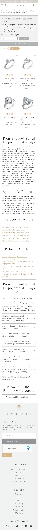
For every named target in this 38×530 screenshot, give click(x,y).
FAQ (19, 500)
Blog (19, 497)
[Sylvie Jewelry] (19, 5)
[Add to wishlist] (34, 5)
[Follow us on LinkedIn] (26, 526)
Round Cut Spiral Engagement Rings (15, 227)
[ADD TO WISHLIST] (17, 56)
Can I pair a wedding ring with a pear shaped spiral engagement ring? (16, 335)
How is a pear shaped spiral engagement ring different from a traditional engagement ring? (15, 318)
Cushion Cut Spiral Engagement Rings (15, 232)
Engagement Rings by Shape (17, 397)
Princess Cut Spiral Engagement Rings (15, 238)
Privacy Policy (19, 510)
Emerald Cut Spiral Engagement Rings (15, 235)
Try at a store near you (10, 35)
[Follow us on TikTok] (17, 526)
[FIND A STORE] (36, 5)
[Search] (6, 5)
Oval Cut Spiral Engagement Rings (14, 230)
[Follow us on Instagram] (7, 526)
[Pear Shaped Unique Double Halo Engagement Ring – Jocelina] (27, 103)
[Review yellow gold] (10, 75)
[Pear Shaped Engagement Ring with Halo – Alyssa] (9, 103)
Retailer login (19, 503)
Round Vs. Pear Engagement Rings (14, 271)
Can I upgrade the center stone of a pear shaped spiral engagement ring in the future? (17, 359)
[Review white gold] (7, 75)
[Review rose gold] (12, 75)
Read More (31, 213)
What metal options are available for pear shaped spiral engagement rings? (17, 343)
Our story (19, 494)
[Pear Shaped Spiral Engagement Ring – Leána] (9, 63)
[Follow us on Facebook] (22, 526)
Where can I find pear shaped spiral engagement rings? (16, 378)
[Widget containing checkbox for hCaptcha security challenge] (17, 448)
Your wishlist (19, 478)
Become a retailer (19, 469)
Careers (19, 475)
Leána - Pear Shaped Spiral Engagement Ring (9, 81)
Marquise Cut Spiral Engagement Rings (16, 241)
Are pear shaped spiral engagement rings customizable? (16, 327)
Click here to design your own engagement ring (19, 1)
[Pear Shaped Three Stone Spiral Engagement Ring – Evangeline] (27, 63)
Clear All (14, 48)
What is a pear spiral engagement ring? (17, 298)
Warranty (19, 513)
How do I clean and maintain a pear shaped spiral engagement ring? (16, 350)
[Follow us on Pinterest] (12, 526)
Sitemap (19, 507)
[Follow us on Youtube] (31, 526)
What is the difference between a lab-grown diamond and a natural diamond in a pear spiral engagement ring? (17, 369)
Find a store (19, 472)
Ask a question (19, 481)
